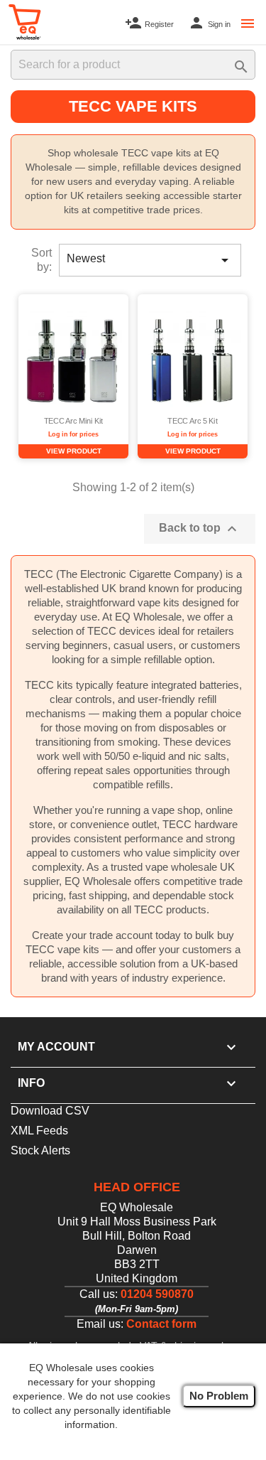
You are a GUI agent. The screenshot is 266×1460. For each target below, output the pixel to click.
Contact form (161, 1324)
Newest (150, 260)
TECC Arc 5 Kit (192, 421)
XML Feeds (39, 1130)
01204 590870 (157, 1294)
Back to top (199, 528)
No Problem (218, 1396)
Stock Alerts (40, 1150)
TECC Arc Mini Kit (74, 421)
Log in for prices (73, 434)
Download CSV (50, 1111)
